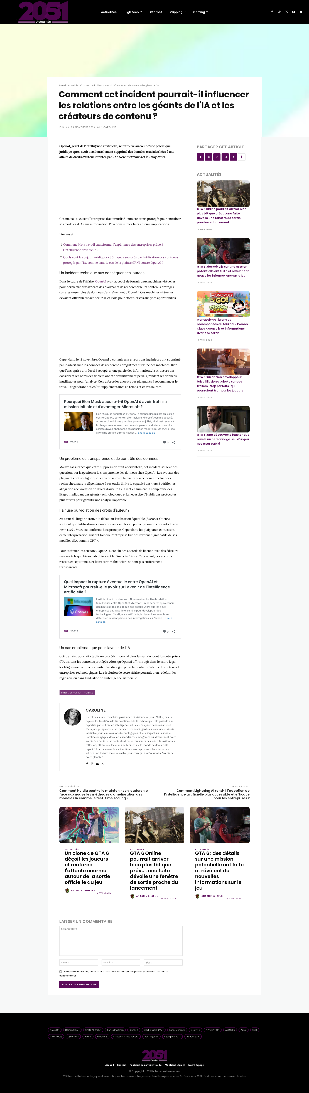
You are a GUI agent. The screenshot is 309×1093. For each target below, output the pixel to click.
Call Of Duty (56, 1036)
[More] (242, 157)
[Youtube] (293, 12)
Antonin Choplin (82, 890)
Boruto (88, 1036)
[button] (301, 12)
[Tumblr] (233, 157)
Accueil (62, 85)
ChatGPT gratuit (93, 1029)
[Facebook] (272, 12)
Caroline (109, 127)
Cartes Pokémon (115, 1029)
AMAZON (54, 1029)
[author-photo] (67, 890)
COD (254, 1029)
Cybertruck (73, 1036)
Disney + (133, 1029)
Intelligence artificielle (77, 692)
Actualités (73, 85)
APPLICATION (212, 1029)
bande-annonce (177, 1029)
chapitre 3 (102, 1036)
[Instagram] (92, 763)
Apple (243, 1029)
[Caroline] (72, 737)
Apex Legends (151, 1036)
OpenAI (100, 281)
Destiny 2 (195, 1029)
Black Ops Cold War (153, 1029)
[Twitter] (286, 12)
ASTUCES (230, 1029)
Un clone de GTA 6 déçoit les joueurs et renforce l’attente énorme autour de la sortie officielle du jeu (87, 868)
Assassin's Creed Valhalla (126, 1036)
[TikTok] (279, 12)
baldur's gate (193, 1036)
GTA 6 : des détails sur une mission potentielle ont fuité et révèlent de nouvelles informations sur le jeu (223, 271)
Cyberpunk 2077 (172, 1036)
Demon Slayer (72, 1029)
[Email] (225, 157)
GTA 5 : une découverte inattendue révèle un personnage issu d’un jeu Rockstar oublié (223, 439)
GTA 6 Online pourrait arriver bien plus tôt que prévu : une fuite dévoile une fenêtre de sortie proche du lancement (221, 215)
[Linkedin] (97, 763)
